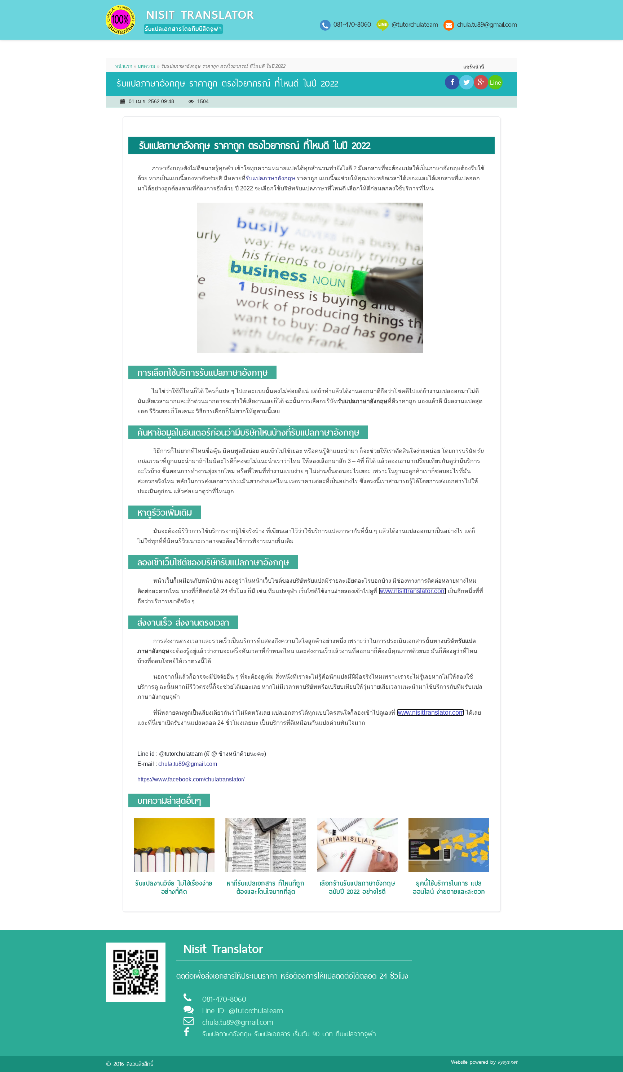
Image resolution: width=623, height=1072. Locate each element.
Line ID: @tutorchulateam (242, 1010)
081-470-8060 (352, 24)
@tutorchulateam (415, 24)
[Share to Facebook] (452, 82)
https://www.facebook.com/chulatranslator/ (190, 779)
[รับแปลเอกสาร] (120, 19)
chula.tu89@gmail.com (487, 24)
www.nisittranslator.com (412, 591)
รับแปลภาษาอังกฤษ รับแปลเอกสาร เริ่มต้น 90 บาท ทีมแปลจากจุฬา (289, 1034)
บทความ (146, 66)
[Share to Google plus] (481, 82)
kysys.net (507, 1062)
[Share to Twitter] (466, 82)
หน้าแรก (123, 66)
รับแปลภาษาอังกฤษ (270, 178)
